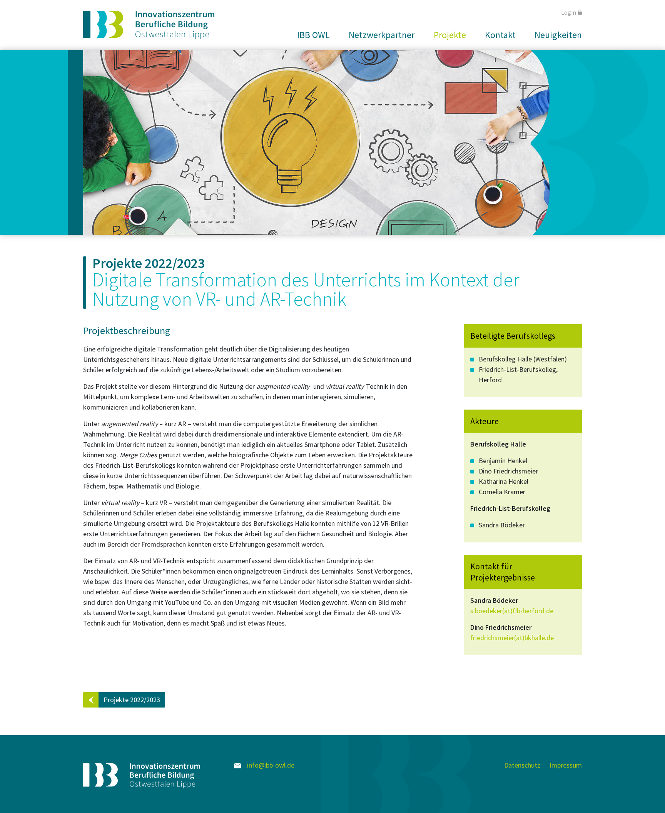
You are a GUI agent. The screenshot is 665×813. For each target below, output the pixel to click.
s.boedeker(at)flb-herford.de (511, 610)
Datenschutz (522, 765)
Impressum (566, 765)
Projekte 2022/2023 (132, 699)
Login (568, 12)
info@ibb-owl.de (270, 765)
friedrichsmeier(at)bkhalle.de (512, 637)
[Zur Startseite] (148, 25)
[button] (310, 35)
